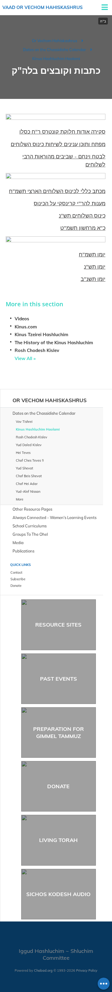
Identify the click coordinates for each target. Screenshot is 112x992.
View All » (25, 358)
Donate (58, 786)
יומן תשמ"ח (92, 254)
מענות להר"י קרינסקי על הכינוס (69, 203)
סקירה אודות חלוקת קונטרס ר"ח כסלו (62, 131)
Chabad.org (43, 970)
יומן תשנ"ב (93, 278)
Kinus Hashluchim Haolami (56, 58)
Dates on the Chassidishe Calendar (54, 49)
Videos (22, 319)
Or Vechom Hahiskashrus (54, 40)
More (19, 499)
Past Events (58, 678)
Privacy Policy (86, 970)
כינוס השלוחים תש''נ (82, 215)
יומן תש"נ (94, 266)
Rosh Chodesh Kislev (37, 350)
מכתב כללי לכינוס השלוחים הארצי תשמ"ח (57, 191)
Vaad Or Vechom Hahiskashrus (42, 7)
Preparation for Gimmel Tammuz (58, 732)
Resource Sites (58, 624)
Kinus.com (26, 327)
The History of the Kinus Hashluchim (54, 342)
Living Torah (58, 840)
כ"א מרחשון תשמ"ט (82, 227)
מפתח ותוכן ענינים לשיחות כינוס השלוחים (58, 144)
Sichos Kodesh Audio (58, 894)
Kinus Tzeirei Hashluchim (41, 334)
